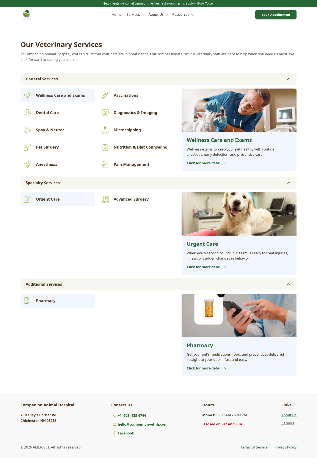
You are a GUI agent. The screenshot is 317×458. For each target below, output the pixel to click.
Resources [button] (180, 14)
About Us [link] (289, 415)
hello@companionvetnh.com (143, 424)
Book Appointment (276, 15)
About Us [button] (156, 14)
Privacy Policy (286, 447)
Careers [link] (287, 423)
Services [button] (133, 14)
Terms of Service (254, 447)
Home (117, 14)
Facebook (126, 433)
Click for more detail (204, 163)
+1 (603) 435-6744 (132, 415)
